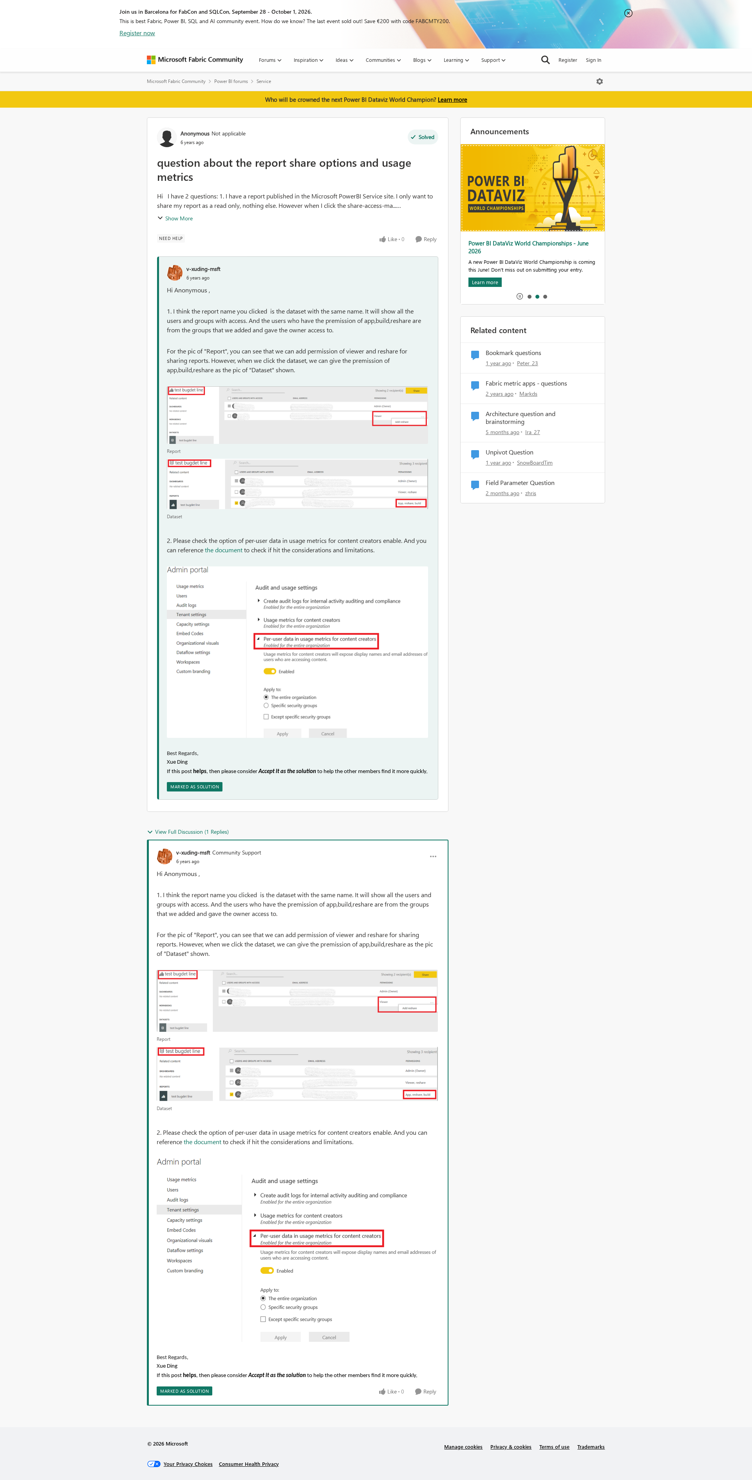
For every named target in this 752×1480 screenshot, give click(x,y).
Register (568, 59)
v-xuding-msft (203, 268)
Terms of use (554, 1446)
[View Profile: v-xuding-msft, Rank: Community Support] (164, 856)
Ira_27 (532, 432)
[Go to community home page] (195, 60)
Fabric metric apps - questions (526, 383)
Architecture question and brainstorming (520, 418)
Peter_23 (527, 363)
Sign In (593, 59)
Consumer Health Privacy (249, 1463)
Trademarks (591, 1446)
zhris (530, 493)
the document (223, 550)
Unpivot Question (509, 452)
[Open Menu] (599, 81)
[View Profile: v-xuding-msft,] (175, 273)
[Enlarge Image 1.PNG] (297, 415)
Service (264, 81)
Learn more (452, 99)
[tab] (529, 296)
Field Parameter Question (520, 483)
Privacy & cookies (510, 1446)
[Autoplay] (519, 296)
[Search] (545, 60)
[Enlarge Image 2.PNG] (297, 484)
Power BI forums (231, 81)
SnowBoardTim (535, 462)
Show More (179, 218)
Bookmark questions (513, 353)
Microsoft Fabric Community (176, 81)
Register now (137, 33)
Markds (528, 393)
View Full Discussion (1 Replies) (192, 831)
